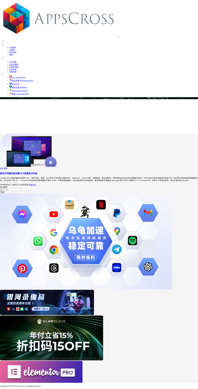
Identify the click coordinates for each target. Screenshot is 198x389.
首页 (6, 40)
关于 (6, 43)
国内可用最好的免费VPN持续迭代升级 (18, 173)
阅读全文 (32, 185)
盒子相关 (12, 52)
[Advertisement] (99, 116)
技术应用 (8, 45)
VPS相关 (12, 47)
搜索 (2, 192)
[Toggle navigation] (119, 36)
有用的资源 (9, 59)
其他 (11, 55)
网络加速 (8, 74)
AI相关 (12, 50)
